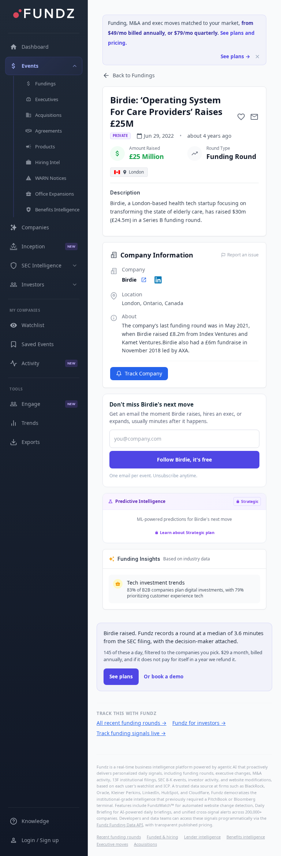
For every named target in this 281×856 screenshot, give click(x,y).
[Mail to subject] (254, 116)
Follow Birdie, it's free (184, 459)
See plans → (235, 56)
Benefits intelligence (245, 837)
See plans (121, 676)
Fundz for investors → (199, 722)
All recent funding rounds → (131, 722)
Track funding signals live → (131, 733)
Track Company (143, 373)
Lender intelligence (202, 837)
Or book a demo (163, 676)
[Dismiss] (257, 56)
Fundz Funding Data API (120, 824)
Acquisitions (145, 844)
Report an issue (243, 255)
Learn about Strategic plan (187, 532)
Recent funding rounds (119, 837)
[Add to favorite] (241, 116)
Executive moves (112, 844)
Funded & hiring (162, 837)
